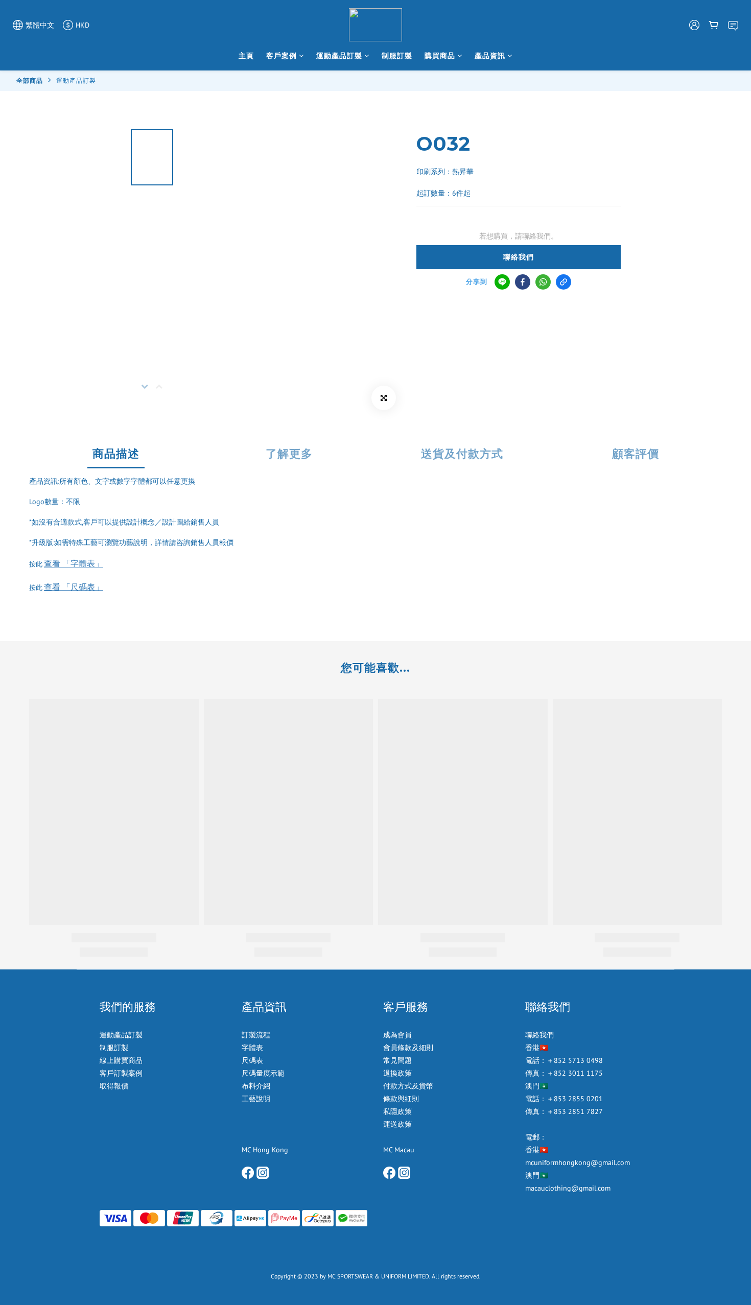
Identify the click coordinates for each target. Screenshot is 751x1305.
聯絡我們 (518, 257)
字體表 (252, 1047)
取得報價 (114, 1085)
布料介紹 (257, 1085)
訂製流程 (256, 1034)
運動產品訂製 (339, 55)
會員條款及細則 (408, 1047)
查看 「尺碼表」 (73, 587)
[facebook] (522, 282)
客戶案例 (281, 55)
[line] (502, 282)
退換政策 (397, 1073)
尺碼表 (252, 1060)
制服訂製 (397, 55)
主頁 (246, 55)
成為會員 (397, 1034)
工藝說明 (256, 1098)
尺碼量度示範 (264, 1073)
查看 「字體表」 (73, 563)
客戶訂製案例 (121, 1073)
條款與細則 (401, 1098)
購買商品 (440, 55)
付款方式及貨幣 (408, 1085)
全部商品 (29, 80)
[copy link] (563, 282)
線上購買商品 (121, 1060)
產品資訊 (490, 55)
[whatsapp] (543, 282)
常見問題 (397, 1060)
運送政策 (397, 1124)
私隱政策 (397, 1111)
